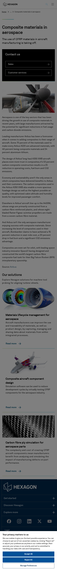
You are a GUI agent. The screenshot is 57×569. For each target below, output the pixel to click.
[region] (28, 550)
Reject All (28, 560)
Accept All (28, 554)
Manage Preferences (28, 566)
